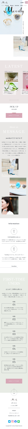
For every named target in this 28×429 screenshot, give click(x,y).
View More (14, 266)
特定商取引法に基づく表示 (14, 415)
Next (25, 5)
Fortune (7, 5)
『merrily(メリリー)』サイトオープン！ (14, 255)
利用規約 (14, 410)
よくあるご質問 (14, 405)
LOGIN (21, 2)
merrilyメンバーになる (14, 115)
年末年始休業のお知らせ (14, 237)
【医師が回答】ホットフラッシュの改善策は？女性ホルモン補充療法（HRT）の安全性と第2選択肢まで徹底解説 (9, 92)
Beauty (11, 5)
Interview (17, 5)
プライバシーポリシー (14, 413)
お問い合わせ (14, 403)
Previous (3, 5)
